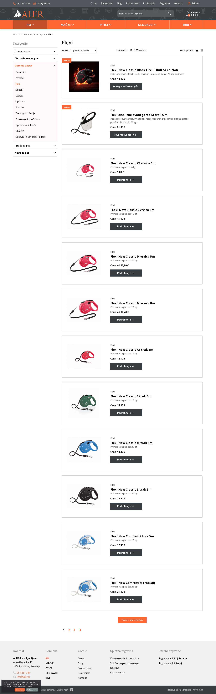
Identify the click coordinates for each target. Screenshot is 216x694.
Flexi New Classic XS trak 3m (131, 350)
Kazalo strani (117, 672)
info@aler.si (43, 3)
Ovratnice (20, 72)
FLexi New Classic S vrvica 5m (132, 210)
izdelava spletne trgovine (179, 689)
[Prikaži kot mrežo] (202, 50)
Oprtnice (20, 101)
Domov (16, 34)
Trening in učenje (25, 113)
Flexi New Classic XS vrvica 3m (132, 163)
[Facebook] (71, 689)
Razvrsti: (66, 50)
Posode (19, 107)
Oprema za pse (37, 34)
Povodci (19, 78)
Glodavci (145, 25)
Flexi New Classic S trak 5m (130, 396)
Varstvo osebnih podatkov (124, 658)
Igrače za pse (22, 145)
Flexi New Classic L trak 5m (130, 489)
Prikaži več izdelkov (132, 620)
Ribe (186, 25)
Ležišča (19, 95)
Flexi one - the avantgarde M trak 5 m (139, 115)
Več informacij (32, 690)
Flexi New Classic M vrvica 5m (132, 256)
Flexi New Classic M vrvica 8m (132, 303)
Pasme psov (132, 3)
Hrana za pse (22, 51)
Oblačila (19, 131)
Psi (29, 25)
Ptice (104, 25)
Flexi (17, 83)
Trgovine (165, 3)
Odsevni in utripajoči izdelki (30, 136)
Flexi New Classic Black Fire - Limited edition (144, 70)
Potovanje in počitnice (27, 119)
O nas (94, 3)
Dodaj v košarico (123, 86)
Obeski (19, 89)
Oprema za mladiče (25, 125)
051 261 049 (23, 3)
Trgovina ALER (173, 658)
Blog (119, 3)
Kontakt (178, 3)
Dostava (114, 667)
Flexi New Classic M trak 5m (131, 443)
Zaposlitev (106, 3)
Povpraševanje (123, 134)
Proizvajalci (149, 3)
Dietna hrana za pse (26, 58)
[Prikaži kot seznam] (198, 50)
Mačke (66, 25)
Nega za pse (22, 152)
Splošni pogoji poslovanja (124, 663)
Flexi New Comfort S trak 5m (132, 536)
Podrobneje (124, 179)
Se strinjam (20, 690)
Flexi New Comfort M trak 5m (132, 583)
